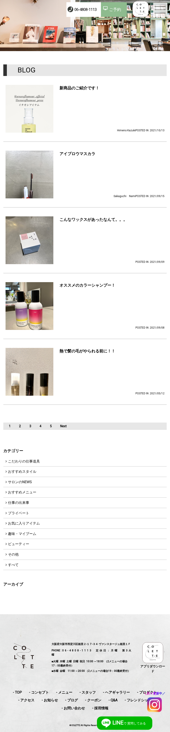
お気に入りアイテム (24, 523)
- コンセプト (39, 692)
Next (63, 426)
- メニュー (64, 692)
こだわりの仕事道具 (24, 461)
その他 (13, 554)
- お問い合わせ (73, 708)
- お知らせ (50, 700)
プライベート (18, 513)
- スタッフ (87, 692)
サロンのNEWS (20, 482)
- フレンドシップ (138, 700)
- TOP (17, 692)
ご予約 (115, 9)
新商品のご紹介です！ (79, 88)
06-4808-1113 (85, 9)
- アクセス (26, 700)
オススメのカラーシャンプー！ (87, 285)
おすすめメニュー (22, 492)
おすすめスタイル (22, 471)
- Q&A (113, 700)
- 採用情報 (100, 708)
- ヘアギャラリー (116, 692)
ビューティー (18, 544)
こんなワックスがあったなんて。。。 (93, 219)
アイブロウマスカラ (77, 153)
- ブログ (71, 700)
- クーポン (93, 700)
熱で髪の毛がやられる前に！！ (87, 351)
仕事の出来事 (18, 503)
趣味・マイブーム (22, 534)
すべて (13, 565)
